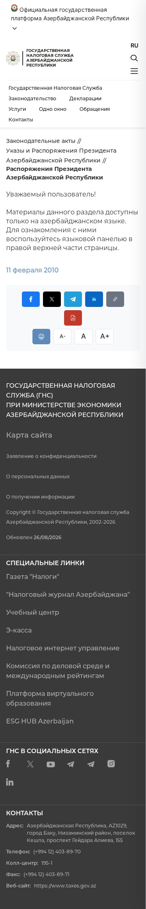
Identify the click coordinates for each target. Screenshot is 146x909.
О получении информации (40, 497)
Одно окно (53, 109)
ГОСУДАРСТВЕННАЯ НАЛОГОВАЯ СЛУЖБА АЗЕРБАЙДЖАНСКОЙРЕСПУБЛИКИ (50, 57)
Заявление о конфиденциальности (51, 456)
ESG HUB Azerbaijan (40, 721)
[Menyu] (134, 71)
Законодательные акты (40, 141)
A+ (105, 336)
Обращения (94, 109)
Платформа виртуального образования (50, 698)
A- (63, 336)
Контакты (21, 120)
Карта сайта (29, 435)
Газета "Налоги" (32, 577)
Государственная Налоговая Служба (55, 88)
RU (134, 45)
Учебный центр (32, 612)
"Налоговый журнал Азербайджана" (68, 594)
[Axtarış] (134, 58)
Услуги (17, 109)
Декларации (85, 98)
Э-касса (19, 630)
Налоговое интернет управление (63, 648)
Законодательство (32, 98)
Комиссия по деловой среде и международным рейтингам (58, 671)
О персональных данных (37, 476)
